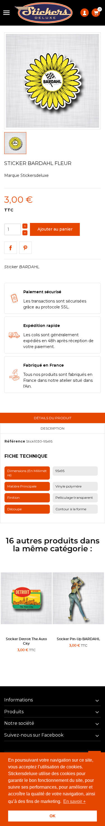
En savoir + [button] (74, 801)
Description (52, 428)
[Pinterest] (25, 248)
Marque (11, 175)
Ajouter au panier (55, 229)
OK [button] (52, 816)
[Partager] (10, 248)
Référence (14, 441)
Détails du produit (52, 418)
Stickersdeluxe (34, 175)
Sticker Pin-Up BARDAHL (78, 639)
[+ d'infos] (40, 657)
